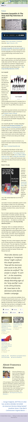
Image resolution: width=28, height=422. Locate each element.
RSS (17, 43)
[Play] (4, 35)
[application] (14, 35)
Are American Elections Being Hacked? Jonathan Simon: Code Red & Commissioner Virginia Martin (15, 408)
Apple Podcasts (11, 43)
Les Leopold (19, 355)
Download (19, 41)
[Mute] (19, 35)
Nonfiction (13, 355)
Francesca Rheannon (17, 357)
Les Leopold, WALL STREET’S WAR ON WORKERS (17, 325)
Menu (2, 5)
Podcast (3, 11)
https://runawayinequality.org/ (12, 146)
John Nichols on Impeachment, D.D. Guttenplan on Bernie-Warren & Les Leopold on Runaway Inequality (6, 327)
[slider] (22, 35)
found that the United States (24, 183)
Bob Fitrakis (6, 357)
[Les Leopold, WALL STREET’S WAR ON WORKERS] (18, 320)
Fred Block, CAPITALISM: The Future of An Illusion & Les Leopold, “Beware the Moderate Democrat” (6, 345)
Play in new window (11, 41)
